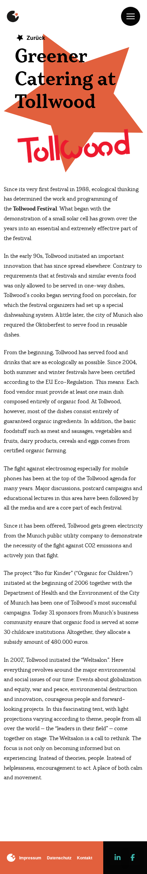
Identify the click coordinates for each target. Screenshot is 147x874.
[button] (130, 16)
